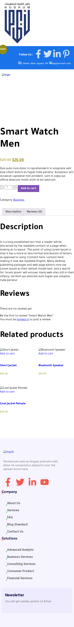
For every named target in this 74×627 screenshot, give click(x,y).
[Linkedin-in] (32, 482)
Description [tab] (13, 212)
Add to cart (28, 188)
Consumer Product (20, 571)
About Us (13, 503)
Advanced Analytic (20, 549)
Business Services (20, 557)
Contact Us (15, 531)
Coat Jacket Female (12, 403)
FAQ (10, 517)
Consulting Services (21, 564)
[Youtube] (44, 482)
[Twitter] (20, 482)
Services (13, 510)
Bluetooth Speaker (51, 365)
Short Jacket (8, 365)
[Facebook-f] (7, 482)
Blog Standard (17, 524)
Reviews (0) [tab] (34, 212)
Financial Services (20, 578)
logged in (23, 319)
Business (18, 200)
